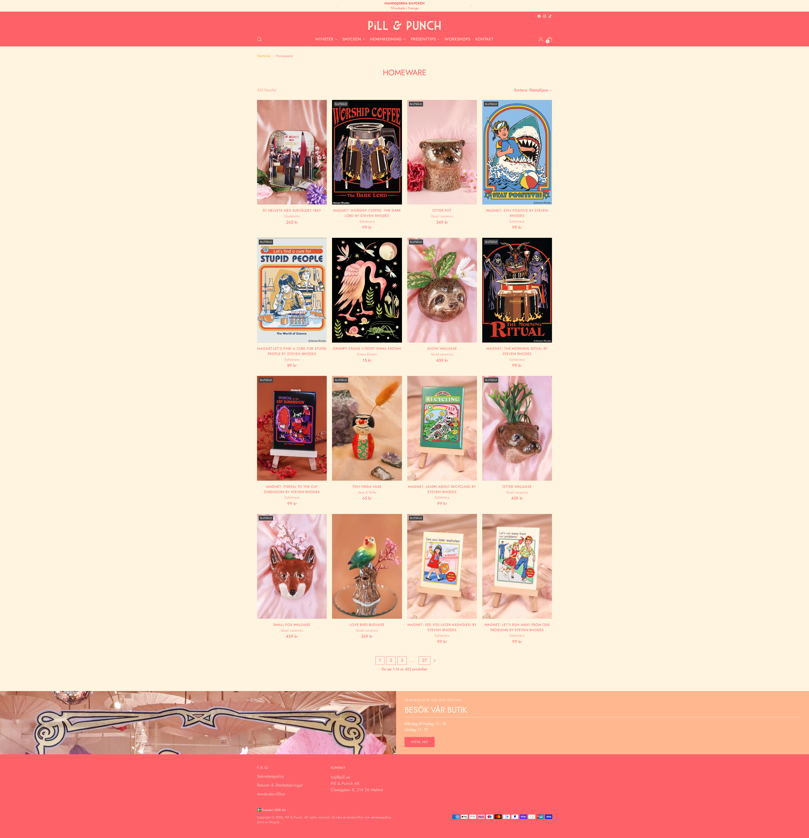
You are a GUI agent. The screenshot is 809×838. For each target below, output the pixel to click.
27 (424, 660)
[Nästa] (470, 6)
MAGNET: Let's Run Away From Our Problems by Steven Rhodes (517, 627)
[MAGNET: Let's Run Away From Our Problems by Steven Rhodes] (517, 566)
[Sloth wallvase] (442, 290)
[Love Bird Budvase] (367, 566)
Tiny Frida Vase (366, 486)
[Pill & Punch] (404, 25)
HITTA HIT (419, 742)
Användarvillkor (271, 794)
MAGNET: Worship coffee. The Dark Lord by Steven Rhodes (367, 213)
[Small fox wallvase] (292, 566)
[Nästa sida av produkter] (434, 660)
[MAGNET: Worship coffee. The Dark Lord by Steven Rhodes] (367, 152)
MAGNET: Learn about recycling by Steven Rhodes (442, 489)
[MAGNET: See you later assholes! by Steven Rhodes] (442, 566)
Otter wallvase (517, 486)
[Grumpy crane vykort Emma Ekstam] (367, 290)
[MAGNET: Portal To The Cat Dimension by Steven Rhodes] (292, 428)
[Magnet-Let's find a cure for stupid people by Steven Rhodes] (292, 290)
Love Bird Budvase (367, 624)
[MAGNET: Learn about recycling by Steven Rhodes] (442, 428)
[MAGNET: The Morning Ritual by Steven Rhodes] (517, 290)
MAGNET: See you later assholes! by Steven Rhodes (442, 627)
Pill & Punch (293, 817)
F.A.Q (262, 767)
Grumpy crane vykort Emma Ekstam (367, 348)
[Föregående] (338, 6)
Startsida (264, 56)
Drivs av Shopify (268, 822)
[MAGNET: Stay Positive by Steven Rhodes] (517, 152)
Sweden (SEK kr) (274, 809)
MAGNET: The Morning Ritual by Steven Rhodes (517, 351)
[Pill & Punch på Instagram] (544, 16)
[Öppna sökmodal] (259, 39)
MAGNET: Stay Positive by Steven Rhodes (517, 213)
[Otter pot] (442, 152)
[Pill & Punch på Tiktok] (550, 16)
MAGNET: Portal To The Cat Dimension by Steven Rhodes (292, 489)
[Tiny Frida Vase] (367, 428)
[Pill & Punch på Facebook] (539, 16)
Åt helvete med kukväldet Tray (292, 210)
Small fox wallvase (292, 624)
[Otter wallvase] (517, 428)
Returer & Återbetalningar (280, 785)
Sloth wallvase (442, 348)
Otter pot (442, 210)
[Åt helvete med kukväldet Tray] (292, 152)
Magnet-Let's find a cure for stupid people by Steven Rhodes (292, 351)
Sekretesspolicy (270, 776)
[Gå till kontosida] (541, 39)
